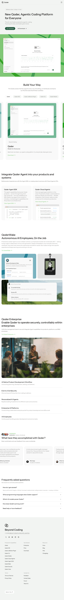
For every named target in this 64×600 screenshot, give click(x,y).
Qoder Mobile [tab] (53, 96)
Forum (25, 581)
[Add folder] (13, 46)
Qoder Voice (8, 569)
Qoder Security (8, 566)
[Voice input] (51, 70)
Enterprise (26, 545)
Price (25, 548)
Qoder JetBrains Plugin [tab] (30, 96)
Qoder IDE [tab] (17, 96)
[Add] (21, 70)
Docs (44, 545)
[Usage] (11, 71)
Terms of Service (9, 575)
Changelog (45, 553)
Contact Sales (27, 578)
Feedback (26, 575)
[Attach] (23, 70)
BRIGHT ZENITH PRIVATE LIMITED (19, 533)
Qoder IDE (7, 548)
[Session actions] (23, 39)
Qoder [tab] (8, 96)
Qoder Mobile (8, 556)
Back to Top (8, 592)
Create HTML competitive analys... (8, 52)
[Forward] (10, 38)
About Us (26, 583)
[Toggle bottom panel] (58, 39)
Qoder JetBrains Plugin (10, 550)
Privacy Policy (8, 578)
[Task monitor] (56, 39)
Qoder (6, 545)
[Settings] (12, 71)
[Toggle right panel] (59, 39)
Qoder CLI (7, 553)
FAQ (44, 550)
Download (26, 550)
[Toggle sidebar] (7, 38)
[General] (9, 40)
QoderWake (8, 564)
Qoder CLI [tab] (43, 96)
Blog (44, 548)
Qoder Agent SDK (9, 561)
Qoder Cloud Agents (10, 558)
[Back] (9, 38)
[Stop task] (53, 70)
